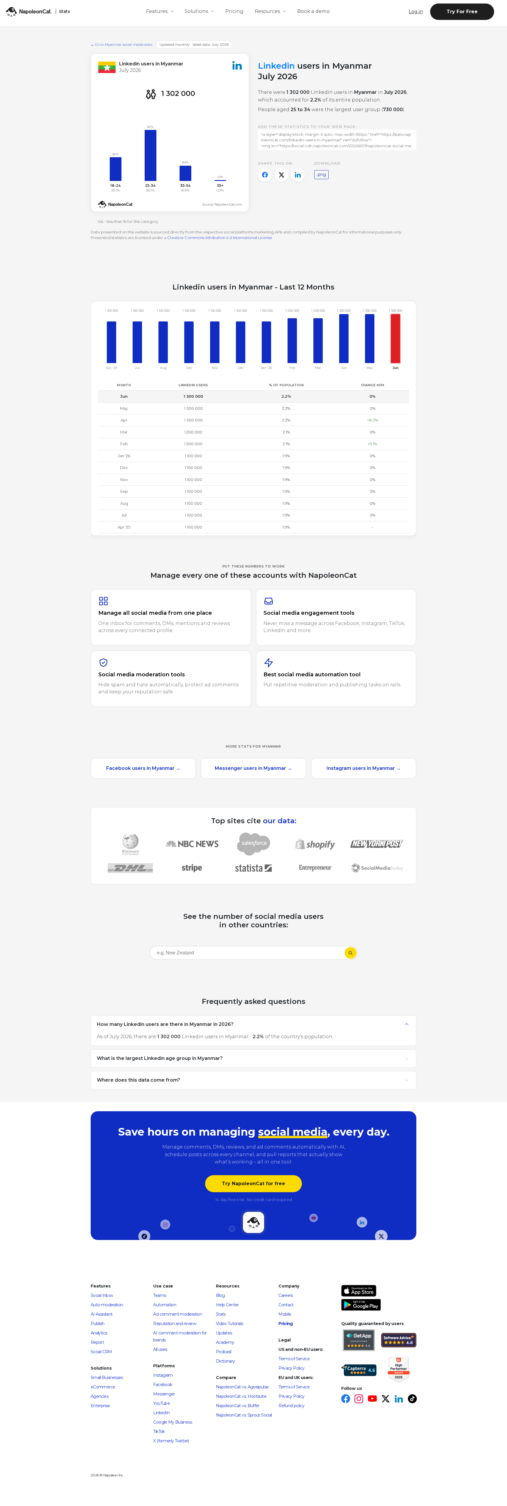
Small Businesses (107, 1377)
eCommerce (103, 1387)
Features (157, 11)
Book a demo (313, 11)
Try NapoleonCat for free (253, 1183)
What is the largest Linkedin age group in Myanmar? (160, 1058)
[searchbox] (187, 952)
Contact (286, 1304)
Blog (220, 1295)
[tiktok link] (412, 1399)
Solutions (196, 11)
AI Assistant (101, 1314)
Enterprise (100, 1405)
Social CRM (101, 1351)
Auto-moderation (107, 1304)
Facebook (162, 1384)
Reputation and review (174, 1323)
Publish (97, 1323)
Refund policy (291, 1405)
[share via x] (281, 175)
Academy (225, 1342)
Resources (267, 11)
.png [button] (321, 174)
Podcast (224, 1351)
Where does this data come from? (138, 1080)
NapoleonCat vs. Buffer (237, 1405)
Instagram (163, 1375)
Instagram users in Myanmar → (364, 768)
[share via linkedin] (298, 175)
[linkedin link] (398, 1399)
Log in (416, 11)
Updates (224, 1333)
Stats (221, 1314)
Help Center (227, 1304)
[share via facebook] (265, 175)
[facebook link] (345, 1399)
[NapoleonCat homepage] (253, 1222)
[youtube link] (372, 1399)
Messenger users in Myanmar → (253, 768)
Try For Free (462, 11)
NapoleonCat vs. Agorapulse (242, 1387)
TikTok (159, 1431)
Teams (159, 1295)
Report (97, 1342)
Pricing (234, 11)
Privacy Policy (291, 1368)
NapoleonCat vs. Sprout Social (244, 1415)
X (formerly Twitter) (171, 1441)
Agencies (99, 1396)
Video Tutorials (229, 1323)
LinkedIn (161, 1412)
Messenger (164, 1394)
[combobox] (247, 953)
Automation (164, 1304)
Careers (285, 1295)
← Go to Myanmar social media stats (121, 44)
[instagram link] (358, 1399)
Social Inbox (102, 1295)
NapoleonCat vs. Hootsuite (241, 1396)
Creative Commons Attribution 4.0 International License (219, 237)
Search (350, 953)
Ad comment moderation (177, 1314)
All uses (160, 1349)
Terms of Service (294, 1358)
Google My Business (172, 1422)
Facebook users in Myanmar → (143, 768)
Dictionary (225, 1361)
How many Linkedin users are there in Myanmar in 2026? (165, 1024)
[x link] (385, 1399)
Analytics (99, 1333)
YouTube (161, 1403)
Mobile (284, 1314)
